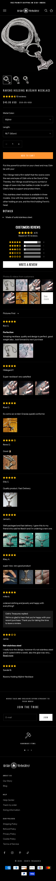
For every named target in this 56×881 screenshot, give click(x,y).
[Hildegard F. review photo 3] (42, 388)
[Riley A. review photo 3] (42, 577)
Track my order (10, 805)
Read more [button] (8, 655)
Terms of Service (11, 844)
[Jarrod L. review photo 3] (42, 540)
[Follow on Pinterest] (20, 852)
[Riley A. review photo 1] (10, 577)
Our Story (7, 781)
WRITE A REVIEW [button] (28, 264)
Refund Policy (9, 829)
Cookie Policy (9, 838)
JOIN (46, 717)
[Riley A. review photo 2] (26, 577)
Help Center (8, 800)
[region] (28, 738)
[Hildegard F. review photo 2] (26, 388)
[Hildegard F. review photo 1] (10, 388)
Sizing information (11, 810)
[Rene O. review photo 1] (10, 462)
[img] (9, 321)
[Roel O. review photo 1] (10, 425)
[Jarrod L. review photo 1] (10, 540)
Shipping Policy (10, 824)
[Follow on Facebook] (4, 852)
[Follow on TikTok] (27, 852)
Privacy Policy (9, 834)
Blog (5, 785)
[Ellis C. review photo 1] (10, 499)
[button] (9, 96)
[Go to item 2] (17, 80)
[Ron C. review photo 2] (26, 350)
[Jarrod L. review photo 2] (26, 540)
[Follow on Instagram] (12, 852)
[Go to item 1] (7, 80)
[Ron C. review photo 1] (10, 350)
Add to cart (28, 155)
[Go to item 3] (26, 80)
